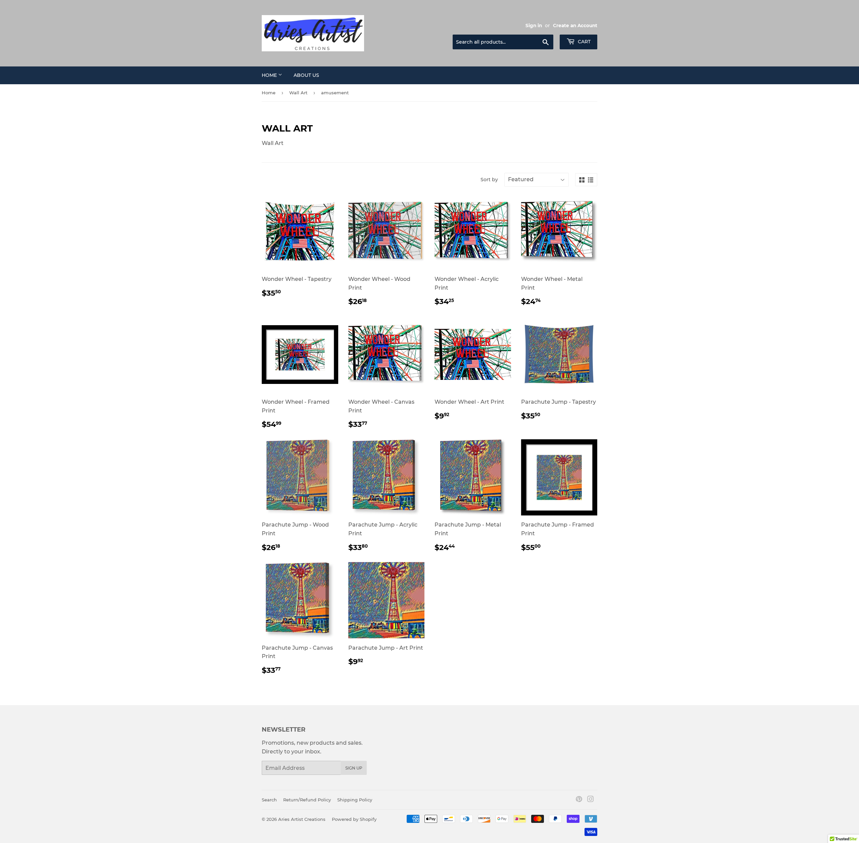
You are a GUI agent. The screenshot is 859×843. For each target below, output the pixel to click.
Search (269, 799)
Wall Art (298, 92)
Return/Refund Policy (307, 799)
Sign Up (353, 768)
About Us (306, 75)
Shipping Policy (354, 799)
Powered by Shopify (354, 819)
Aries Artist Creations (301, 819)
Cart (583, 42)
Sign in (533, 25)
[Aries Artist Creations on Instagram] (590, 800)
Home (270, 75)
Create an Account (575, 25)
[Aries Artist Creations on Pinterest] (579, 800)
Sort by (489, 180)
